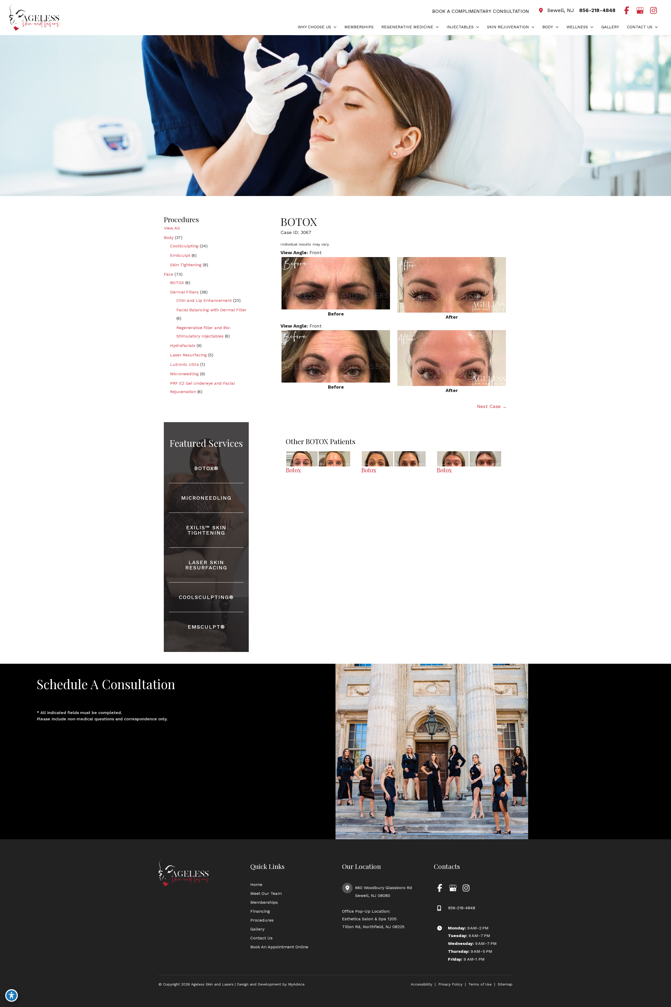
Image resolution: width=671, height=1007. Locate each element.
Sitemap (505, 984)
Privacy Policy (450, 984)
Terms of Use (480, 984)
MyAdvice (296, 984)
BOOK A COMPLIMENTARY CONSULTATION (480, 11)
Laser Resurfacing (188, 354)
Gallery (257, 929)
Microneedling (184, 373)
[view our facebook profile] (626, 10)
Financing (260, 911)
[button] (334, 27)
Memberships (264, 902)
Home (256, 884)
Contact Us (261, 937)
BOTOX (177, 282)
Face (168, 274)
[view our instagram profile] (653, 10)
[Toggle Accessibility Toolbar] (11, 995)
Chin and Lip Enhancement (204, 300)
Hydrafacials (182, 345)
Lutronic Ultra (184, 364)
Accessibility (421, 984)
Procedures (262, 920)
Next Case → (492, 406)
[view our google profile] (640, 10)
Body (169, 237)
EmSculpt (180, 255)
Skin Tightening (186, 264)
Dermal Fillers (184, 292)
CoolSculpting (184, 245)
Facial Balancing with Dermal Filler (211, 309)
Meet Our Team (266, 893)
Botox (293, 470)
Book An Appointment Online (279, 946)
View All (172, 228)
